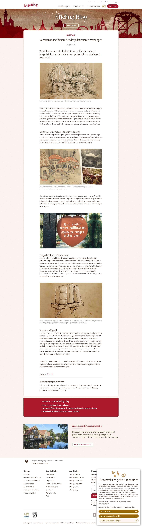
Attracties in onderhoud (31, 481)
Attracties (26, 474)
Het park (26, 471)
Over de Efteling (51, 471)
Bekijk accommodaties (82, 445)
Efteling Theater (74, 474)
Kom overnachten (29, 493)
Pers (47, 496)
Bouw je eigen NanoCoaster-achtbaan (56, 405)
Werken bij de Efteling (53, 484)
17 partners (110, 484)
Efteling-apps (73, 487)
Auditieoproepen (52, 487)
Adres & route (51, 493)
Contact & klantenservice (82, 523)
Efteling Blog (73, 490)
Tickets (114, 6)
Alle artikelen (72, 25)
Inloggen (115, 2)
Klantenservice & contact (95, 2)
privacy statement (109, 501)
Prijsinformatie (28, 484)
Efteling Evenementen (76, 477)
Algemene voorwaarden (51, 523)
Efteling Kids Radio (75, 484)
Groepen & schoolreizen (31, 490)
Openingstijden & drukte (32, 477)
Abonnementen (28, 487)
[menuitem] (64, 6)
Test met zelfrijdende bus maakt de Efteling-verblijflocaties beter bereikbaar (70, 408)
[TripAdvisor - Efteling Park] (35, 515)
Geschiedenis (50, 477)
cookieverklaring (130, 496)
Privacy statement (38, 523)
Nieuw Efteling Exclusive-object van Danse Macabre (61, 411)
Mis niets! (96, 496)
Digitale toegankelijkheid (67, 523)
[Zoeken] (104, 6)
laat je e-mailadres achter (59, 385)
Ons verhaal (50, 474)
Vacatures (107, 2)
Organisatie (50, 481)
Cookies (93, 523)
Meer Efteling (73, 471)
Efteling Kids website (76, 481)
